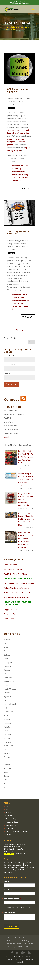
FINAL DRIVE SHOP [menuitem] (12, 825)
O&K (5, 749)
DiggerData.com (10, 609)
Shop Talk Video (10, 565)
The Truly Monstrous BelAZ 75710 (19, 232)
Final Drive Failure (11, 433)
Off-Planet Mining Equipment (17, 90)
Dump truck (11, 246)
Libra (6, 730)
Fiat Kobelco (9, 681)
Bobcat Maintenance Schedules (16, 588)
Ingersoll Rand (10, 704)
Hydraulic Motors (11, 429)
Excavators (8, 422)
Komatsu (7, 723)
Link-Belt (7, 734)
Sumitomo (8, 768)
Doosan (7, 670)
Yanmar (7, 787)
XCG (5, 783)
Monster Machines (19, 244)
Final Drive (8, 418)
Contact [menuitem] (8, 835)
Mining (9, 101)
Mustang (7, 742)
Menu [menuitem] (7, 803)
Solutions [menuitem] (8, 816)
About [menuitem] (7, 809)
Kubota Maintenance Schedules (16, 597)
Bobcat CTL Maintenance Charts (17, 592)
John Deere (8, 712)
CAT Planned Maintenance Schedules (19, 583)
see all (6, 437)
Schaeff (7, 765)
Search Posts (10, 338)
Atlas (6, 647)
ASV (5, 643)
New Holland (9, 746)
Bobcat (7, 655)
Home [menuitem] (7, 806)
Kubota (7, 727)
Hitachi (7, 693)
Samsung (7, 757)
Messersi (7, 738)
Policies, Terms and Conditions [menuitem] (16, 832)
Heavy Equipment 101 (12, 410)
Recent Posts (10, 445)
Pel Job (7, 753)
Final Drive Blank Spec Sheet (15, 574)
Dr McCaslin (13, 98)
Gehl (6, 685)
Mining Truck (17, 101)
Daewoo (7, 666)
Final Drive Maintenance (14, 414)
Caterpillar (8, 662)
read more (27, 188)
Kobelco (7, 719)
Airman (7, 640)
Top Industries (25, 445)
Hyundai (7, 696)
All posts (19, 330)
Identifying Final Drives (13, 569)
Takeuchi (7, 772)
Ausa (6, 651)
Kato (6, 715)
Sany (6, 761)
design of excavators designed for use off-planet (16, 142)
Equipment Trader (11, 614)
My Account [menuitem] (9, 828)
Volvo (6, 780)
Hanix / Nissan (10, 689)
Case (6, 659)
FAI (5, 674)
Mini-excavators (10, 425)
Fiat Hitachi (8, 677)
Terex (6, 776)
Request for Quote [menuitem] (12, 822)
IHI (5, 700)
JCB (5, 708)
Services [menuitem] (8, 812)
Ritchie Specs (9, 619)
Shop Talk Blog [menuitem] (10, 819)
